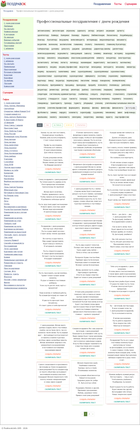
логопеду (74, 62)
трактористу (56, 103)
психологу (102, 85)
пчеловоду (114, 85)
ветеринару (92, 40)
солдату (94, 94)
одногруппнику (85, 71)
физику (95, 108)
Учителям (8, 159)
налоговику (64, 71)
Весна (6, 198)
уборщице (88, 103)
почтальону (43, 85)
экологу (53, 117)
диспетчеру (118, 49)
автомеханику (44, 31)
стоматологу (118, 94)
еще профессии (122, 117)
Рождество (9, 176)
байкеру (54, 35)
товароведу (43, 103)
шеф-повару (130, 112)
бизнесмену (112, 35)
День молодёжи (11, 145)
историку (119, 53)
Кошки (7, 257)
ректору (65, 90)
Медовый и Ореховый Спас (16, 193)
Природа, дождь (11, 274)
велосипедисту (77, 40)
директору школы (102, 49)
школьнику (42, 117)
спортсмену (105, 94)
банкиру (75, 35)
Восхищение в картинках (15, 207)
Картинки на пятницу (13, 229)
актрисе (100, 31)
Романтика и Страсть (13, 263)
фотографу (131, 108)
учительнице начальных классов (120, 103)
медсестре (84, 67)
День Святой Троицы (13, 187)
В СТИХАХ (57, 125)
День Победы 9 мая (13, 131)
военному (53, 44)
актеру (91, 31)
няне (73, 71)
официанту (90, 76)
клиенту (100, 58)
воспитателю (66, 44)
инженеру (107, 53)
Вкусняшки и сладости (14, 285)
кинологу (51, 58)
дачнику (55, 49)
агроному (70, 31)
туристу (77, 103)
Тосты (118, 3)
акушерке (110, 31)
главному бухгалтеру (116, 44)
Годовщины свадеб (13, 43)
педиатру (60, 80)
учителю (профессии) (57, 108)
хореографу (85, 112)
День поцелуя (10, 148)
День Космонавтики (13, 153)
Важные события (11, 40)
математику (125, 62)
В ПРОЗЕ (69, 125)
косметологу (43, 62)
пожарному (105, 80)
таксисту (73, 99)
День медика (10, 142)
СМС (47, 125)
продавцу (69, 85)
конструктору (124, 58)
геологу (88, 44)
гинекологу (99, 44)
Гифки (6, 99)
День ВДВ (8, 164)
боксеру (41, 40)
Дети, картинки (11, 249)
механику (120, 67)
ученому (99, 103)
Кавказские (9, 86)
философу (105, 108)
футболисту (43, 112)
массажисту (112, 62)
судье (64, 99)
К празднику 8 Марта (13, 120)
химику (54, 112)
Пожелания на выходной (15, 232)
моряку (41, 71)
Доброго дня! (10, 223)
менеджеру (96, 67)
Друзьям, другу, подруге (15, 235)
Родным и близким (12, 72)
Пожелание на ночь (12, 226)
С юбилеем (9, 48)
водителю (42, 44)
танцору (83, 99)
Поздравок (8, 11)
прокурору (81, 85)
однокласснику (118, 71)
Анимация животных (13, 254)
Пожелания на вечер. (13, 218)
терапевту (116, 99)
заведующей (76, 53)
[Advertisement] (18, 328)
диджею (75, 49)
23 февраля (9, 122)
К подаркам (9, 34)
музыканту (51, 71)
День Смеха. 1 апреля (13, 125)
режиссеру (54, 90)
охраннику (113, 76)
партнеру (42, 80)
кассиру (41, 58)
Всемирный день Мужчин (15, 136)
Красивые (8, 78)
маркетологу (99, 62)
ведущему (64, 40)
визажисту (121, 40)
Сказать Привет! (11, 240)
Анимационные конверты (15, 288)
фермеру (86, 108)
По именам (9, 37)
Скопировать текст (53, 172)
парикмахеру (126, 76)
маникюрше (86, 62)
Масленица (9, 179)
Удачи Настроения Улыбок (16, 209)
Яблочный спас (11, 190)
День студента (11, 151)
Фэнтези (8, 277)
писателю (85, 80)
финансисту (117, 108)
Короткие (8, 75)
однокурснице (76, 76)
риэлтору (75, 90)
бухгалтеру (52, 40)
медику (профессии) (68, 67)
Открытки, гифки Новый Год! (17, 111)
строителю (131, 94)
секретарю (42, 94)
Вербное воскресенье (13, 181)
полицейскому (119, 80)
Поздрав (16, 4)
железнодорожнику (46, 53)
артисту (120, 31)
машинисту (43, 67)
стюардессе (53, 99)
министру (131, 67)
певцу (50, 80)
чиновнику (110, 112)
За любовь (8, 80)
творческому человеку (100, 99)
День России (10, 134)
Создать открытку (53, 169)
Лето (6, 201)
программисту (56, 85)
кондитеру (111, 58)
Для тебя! (8, 237)
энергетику (89, 117)
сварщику (108, 90)
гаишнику (78, 44)
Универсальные (11, 31)
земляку (97, 53)
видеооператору (107, 40)
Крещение (8, 173)
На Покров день (11, 195)
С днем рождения (12, 23)
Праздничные (10, 69)
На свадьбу (9, 29)
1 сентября (8, 162)
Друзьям (8, 83)
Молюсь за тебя (11, 170)
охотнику (102, 76)
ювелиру (100, 117)
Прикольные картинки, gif (15, 260)
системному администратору (63, 94)
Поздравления (102, 3)
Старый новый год (12, 114)
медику (53, 67)
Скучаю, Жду (10, 271)
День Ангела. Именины (14, 106)
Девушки (8, 266)
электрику (76, 117)
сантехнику (96, 90)
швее (120, 112)
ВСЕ (39, 125)
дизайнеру (87, 49)
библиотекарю (98, 35)
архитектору (43, 35)
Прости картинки (11, 268)
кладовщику (63, 58)
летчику (54, 62)
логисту (64, 62)
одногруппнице (101, 71)
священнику (120, 90)
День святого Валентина (15, 117)
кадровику (130, 53)
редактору (42, 90)
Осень (7, 204)
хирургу (62, 112)
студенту (42, 99)
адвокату (81, 31)
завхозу (87, 53)
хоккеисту (73, 112)
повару (95, 80)
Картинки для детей (13, 251)
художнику (98, 112)
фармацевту (74, 108)
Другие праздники (12, 167)
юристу (109, 117)
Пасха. (7, 184)
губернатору (43, 49)
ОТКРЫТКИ (81, 125)
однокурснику (60, 76)
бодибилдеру (126, 35)
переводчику (72, 80)
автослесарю (58, 31)
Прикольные (9, 66)
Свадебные (9, 108)
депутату (65, 49)
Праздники (9, 46)
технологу (128, 99)
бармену (85, 35)
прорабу (92, 85)
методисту (108, 67)
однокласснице (45, 76)
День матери (10, 139)
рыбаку (85, 90)
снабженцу (83, 94)
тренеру (68, 103)
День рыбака (10, 156)
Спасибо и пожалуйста (14, 243)
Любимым (8, 26)
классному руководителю (82, 58)
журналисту (63, 53)
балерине (65, 35)
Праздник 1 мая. (11, 128)
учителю (41, 108)
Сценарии (131, 3)
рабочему (126, 85)
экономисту (64, 117)
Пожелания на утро (12, 221)
